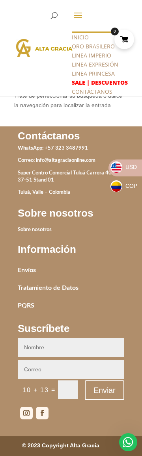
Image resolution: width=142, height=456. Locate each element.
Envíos (27, 270)
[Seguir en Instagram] (26, 413)
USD (124, 167)
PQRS (26, 305)
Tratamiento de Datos (48, 288)
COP (124, 186)
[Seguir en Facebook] (42, 413)
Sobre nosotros (35, 229)
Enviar (104, 390)
